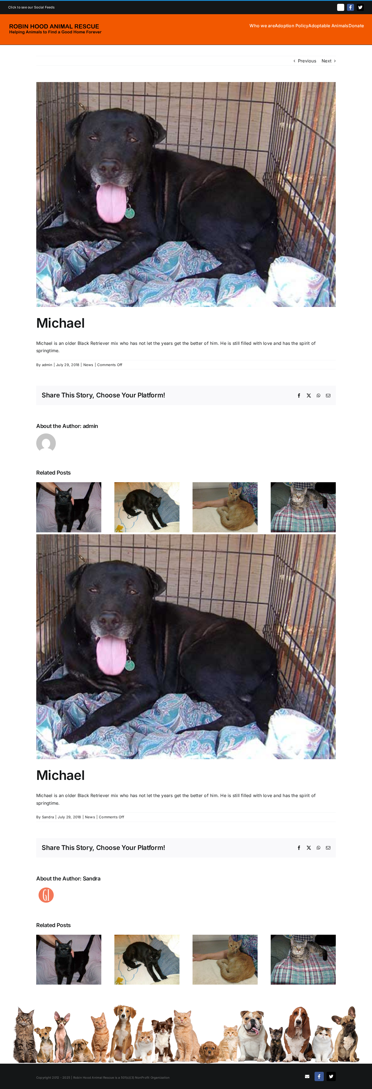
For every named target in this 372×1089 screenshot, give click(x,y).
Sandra (48, 817)
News (88, 365)
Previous (307, 61)
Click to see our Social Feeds (31, 7)
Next (326, 61)
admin (47, 365)
